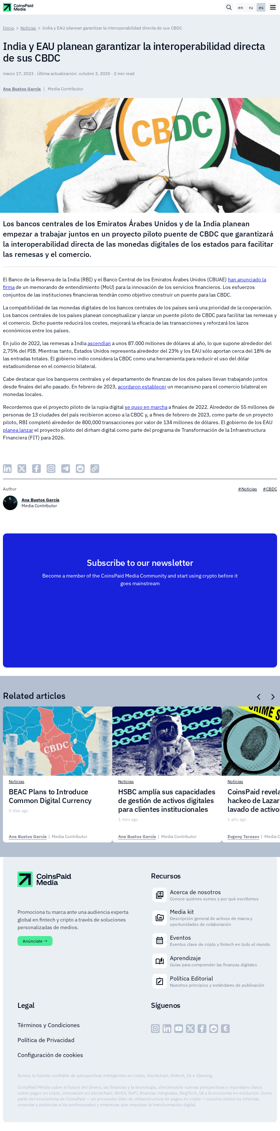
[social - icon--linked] (167, 1028)
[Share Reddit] (80, 468)
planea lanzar (18, 430)
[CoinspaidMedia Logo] (18, 7)
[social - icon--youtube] (178, 1028)
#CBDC (270, 489)
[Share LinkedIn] (7, 468)
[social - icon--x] (190, 1028)
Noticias (28, 28)
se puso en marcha (146, 407)
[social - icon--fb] (202, 1028)
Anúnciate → (35, 941)
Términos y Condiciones (49, 1025)
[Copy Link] (94, 468)
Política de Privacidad (46, 1040)
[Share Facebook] (36, 468)
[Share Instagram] (51, 468)
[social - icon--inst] (155, 1028)
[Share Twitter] (22, 468)
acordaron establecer (142, 386)
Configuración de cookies (50, 1054)
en (240, 7)
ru (251, 7)
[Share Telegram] (65, 468)
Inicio (8, 28)
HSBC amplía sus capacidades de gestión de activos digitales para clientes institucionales (166, 800)
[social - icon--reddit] (213, 1028)
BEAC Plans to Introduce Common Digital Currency (50, 796)
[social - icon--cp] (225, 1028)
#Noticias (247, 489)
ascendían (99, 343)
